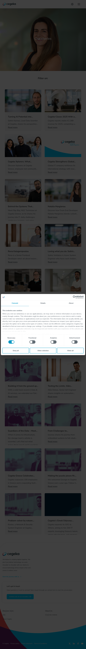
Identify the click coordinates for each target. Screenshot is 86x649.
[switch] (32, 342)
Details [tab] (43, 303)
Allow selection (43, 350)
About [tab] (71, 303)
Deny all (16, 350)
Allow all (70, 350)
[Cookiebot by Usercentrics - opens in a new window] (74, 297)
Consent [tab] (15, 303)
